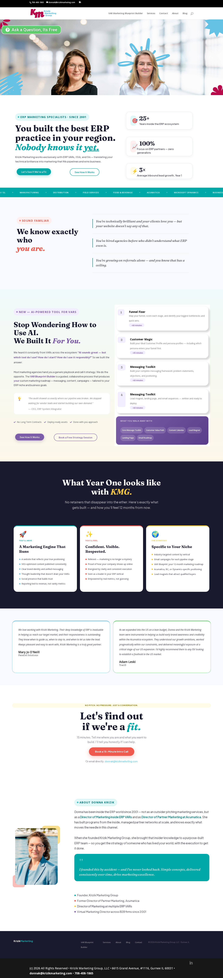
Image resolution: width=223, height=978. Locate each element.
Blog (185, 13)
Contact (163, 13)
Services (151, 13)
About (175, 13)
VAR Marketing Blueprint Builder (125, 13)
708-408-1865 (83, 973)
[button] (136, 325)
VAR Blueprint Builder (87, 945)
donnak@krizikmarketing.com (121, 761)
